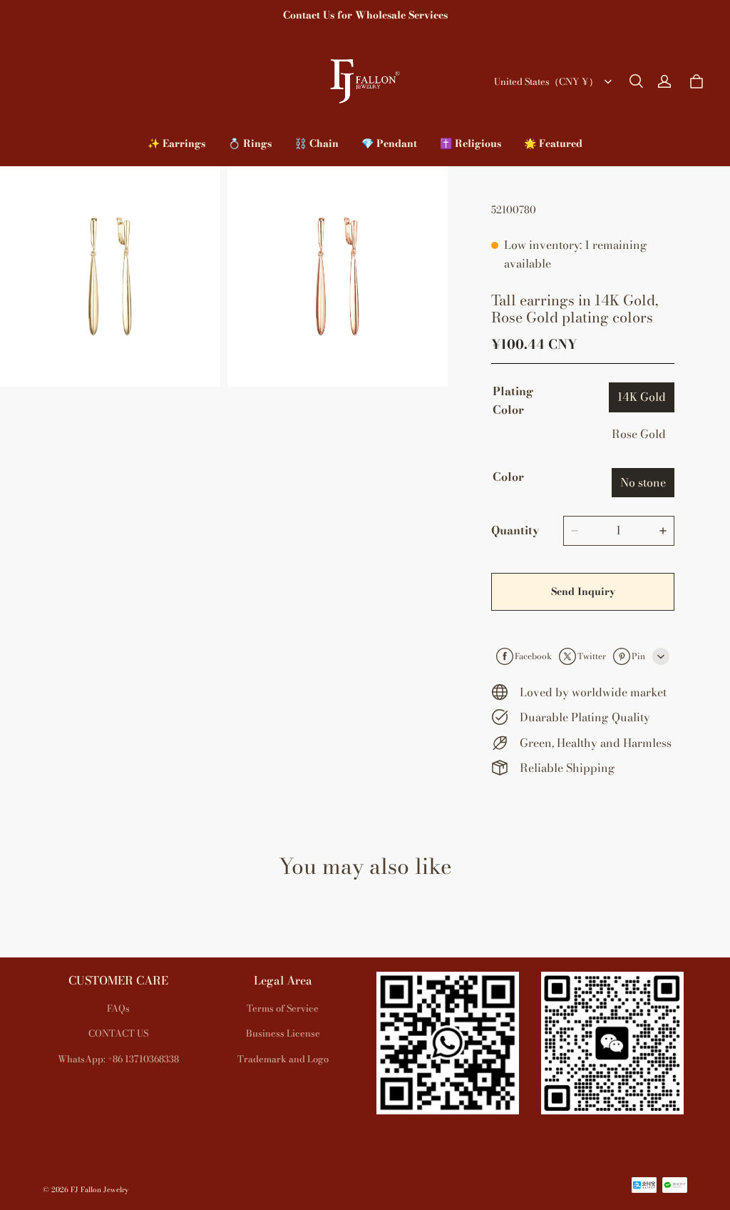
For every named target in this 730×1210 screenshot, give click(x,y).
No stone (643, 482)
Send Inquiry (583, 591)
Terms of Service (283, 1008)
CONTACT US (118, 1033)
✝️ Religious (470, 143)
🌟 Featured (553, 143)
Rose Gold (639, 433)
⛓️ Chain (316, 143)
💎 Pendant (389, 143)
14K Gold (641, 396)
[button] (636, 81)
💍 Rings (250, 143)
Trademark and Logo (283, 1059)
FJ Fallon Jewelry (99, 1189)
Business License (283, 1033)
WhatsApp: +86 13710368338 (118, 1059)
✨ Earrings (176, 143)
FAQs (118, 1008)
